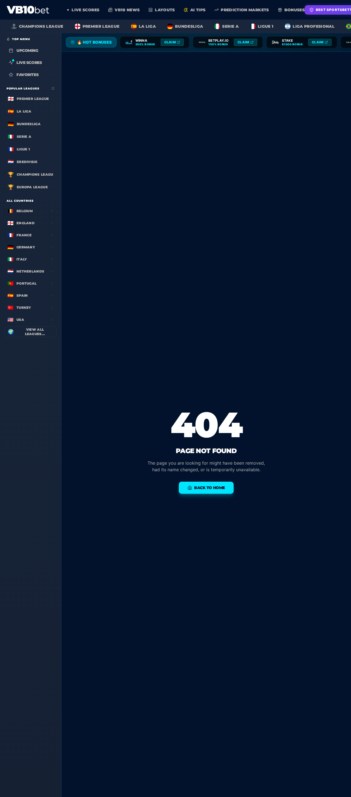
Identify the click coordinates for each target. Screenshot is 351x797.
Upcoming (27, 50)
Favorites (27, 74)
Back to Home (209, 487)
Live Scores (29, 62)
